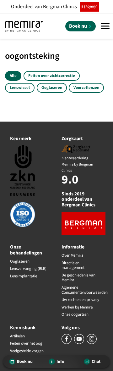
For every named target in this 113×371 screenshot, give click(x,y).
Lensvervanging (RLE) (28, 268)
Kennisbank (23, 327)
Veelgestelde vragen (27, 351)
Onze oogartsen (75, 314)
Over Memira (72, 255)
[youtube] (79, 343)
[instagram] (92, 343)
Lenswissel (20, 87)
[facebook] (67, 343)
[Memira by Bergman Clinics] (24, 26)
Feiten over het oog (26, 343)
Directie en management (73, 265)
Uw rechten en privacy (80, 300)
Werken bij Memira (77, 307)
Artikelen (17, 336)
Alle (13, 76)
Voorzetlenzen (86, 87)
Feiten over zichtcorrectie (51, 76)
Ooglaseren (51, 87)
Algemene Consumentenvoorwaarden (82, 290)
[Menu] (105, 26)
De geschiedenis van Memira (78, 278)
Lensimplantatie (23, 276)
